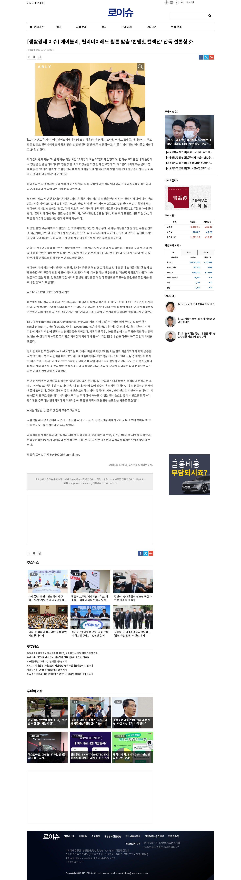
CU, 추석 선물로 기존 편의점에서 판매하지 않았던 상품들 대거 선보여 (60, 674)
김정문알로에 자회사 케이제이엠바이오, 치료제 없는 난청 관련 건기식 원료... (63, 653)
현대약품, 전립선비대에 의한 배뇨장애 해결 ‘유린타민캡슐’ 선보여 (58, 657)
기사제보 (83, 836)
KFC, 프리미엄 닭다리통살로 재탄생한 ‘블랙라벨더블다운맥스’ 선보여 (60, 665)
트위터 (206, 57)
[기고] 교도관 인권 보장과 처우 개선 (196, 304)
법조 (58, 27)
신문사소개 (69, 836)
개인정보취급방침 (112, 836)
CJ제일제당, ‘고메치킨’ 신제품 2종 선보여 (47, 661)
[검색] (211, 16)
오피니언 (151, 27)
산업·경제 (126, 27)
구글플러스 (211, 57)
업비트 (189, 252)
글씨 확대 (34, 57)
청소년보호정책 (133, 836)
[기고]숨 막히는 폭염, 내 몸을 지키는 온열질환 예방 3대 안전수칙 (197, 335)
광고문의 (95, 836)
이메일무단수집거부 (154, 836)
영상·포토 (176, 27)
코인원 (205, 252)
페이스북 (201, 57)
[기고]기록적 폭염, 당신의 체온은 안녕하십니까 (196, 320)
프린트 (39, 57)
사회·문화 (81, 27)
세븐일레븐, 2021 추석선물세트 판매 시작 (47, 669)
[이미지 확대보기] (140, 67)
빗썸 (172, 252)
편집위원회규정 (133, 843)
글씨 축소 (29, 57)
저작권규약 (173, 836)
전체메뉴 (39, 27)
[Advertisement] (59, 519)
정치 (103, 27)
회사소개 (189, 2)
